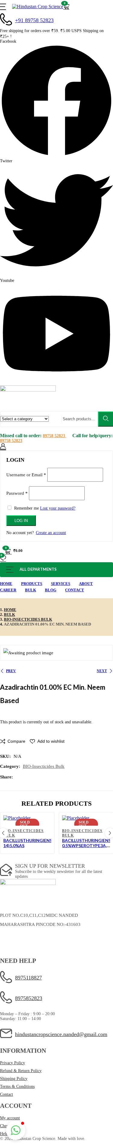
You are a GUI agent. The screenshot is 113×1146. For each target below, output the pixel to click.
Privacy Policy (12, 1063)
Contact (74, 590)
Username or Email (26, 474)
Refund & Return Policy (21, 1070)
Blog (50, 590)
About (86, 583)
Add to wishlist (50, 741)
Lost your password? (57, 508)
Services (60, 583)
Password (17, 492)
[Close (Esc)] (106, 450)
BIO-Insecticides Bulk (28, 619)
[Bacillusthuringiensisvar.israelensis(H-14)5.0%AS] (27, 818)
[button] (66, 6)
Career (8, 590)
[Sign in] (3, 446)
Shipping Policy (13, 1078)
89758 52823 (54, 436)
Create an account (51, 532)
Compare (16, 741)
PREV (11, 671)
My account (10, 1118)
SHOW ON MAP (16, 937)
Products (31, 583)
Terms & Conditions (17, 1086)
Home (6, 583)
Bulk (30, 590)
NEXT (102, 671)
